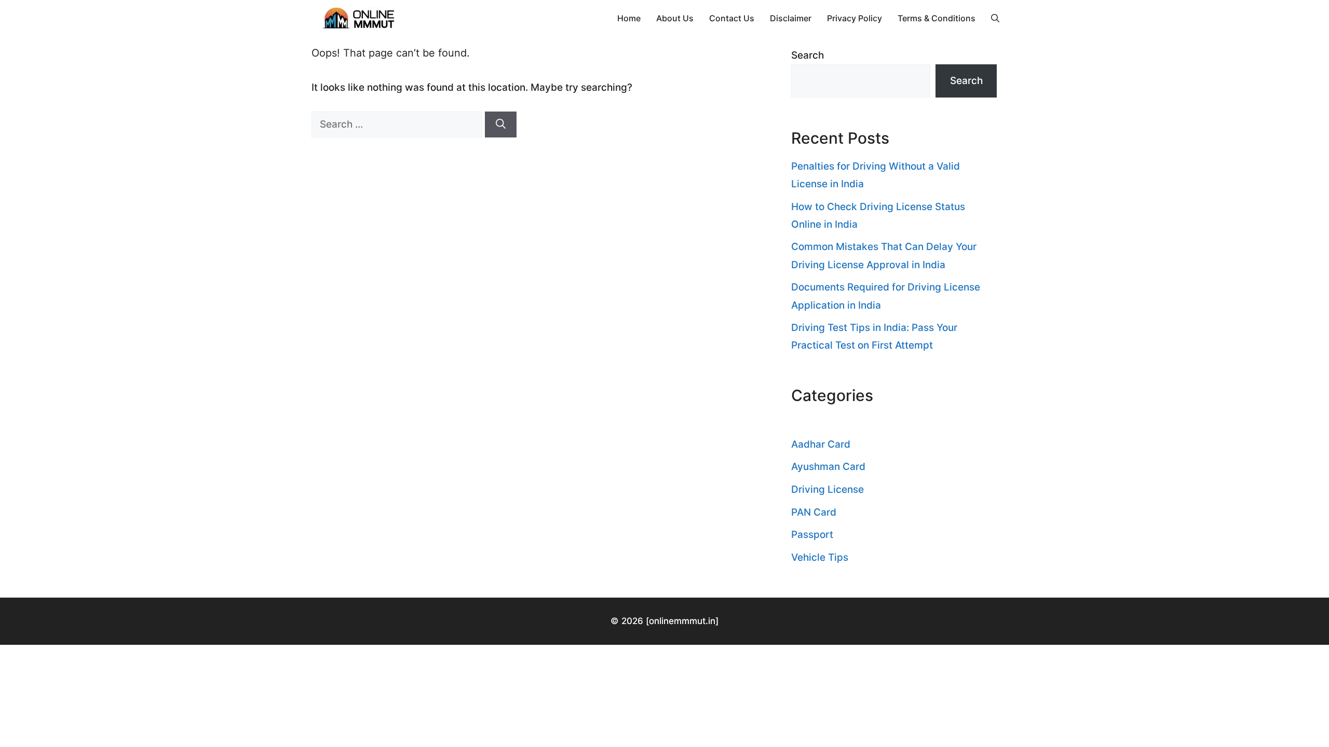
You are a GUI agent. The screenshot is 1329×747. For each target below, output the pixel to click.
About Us (675, 18)
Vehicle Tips (819, 557)
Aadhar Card (820, 444)
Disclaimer (790, 18)
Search (807, 55)
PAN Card (813, 512)
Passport (812, 535)
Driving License (827, 489)
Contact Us (731, 18)
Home (629, 18)
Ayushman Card (828, 467)
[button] (995, 18)
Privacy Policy (854, 18)
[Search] (501, 125)
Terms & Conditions (936, 18)
